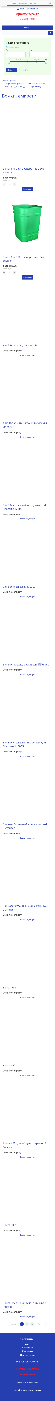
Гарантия (27, 1347)
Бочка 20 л (9, 1225)
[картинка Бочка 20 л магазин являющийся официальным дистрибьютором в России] (27, 1191)
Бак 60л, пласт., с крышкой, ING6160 (26, 664)
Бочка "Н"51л (11, 987)
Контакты (27, 1351)
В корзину (27, 189)
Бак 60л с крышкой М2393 (19, 586)
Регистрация (32, 8)
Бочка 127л (10, 1065)
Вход (22, 8)
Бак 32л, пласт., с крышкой (20, 345)
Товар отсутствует (27, 355)
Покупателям (27, 1355)
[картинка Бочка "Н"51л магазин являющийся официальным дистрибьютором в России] (27, 954)
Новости (27, 1343)
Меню (27, 27)
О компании (27, 1339)
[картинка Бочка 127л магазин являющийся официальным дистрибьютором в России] (27, 1031)
